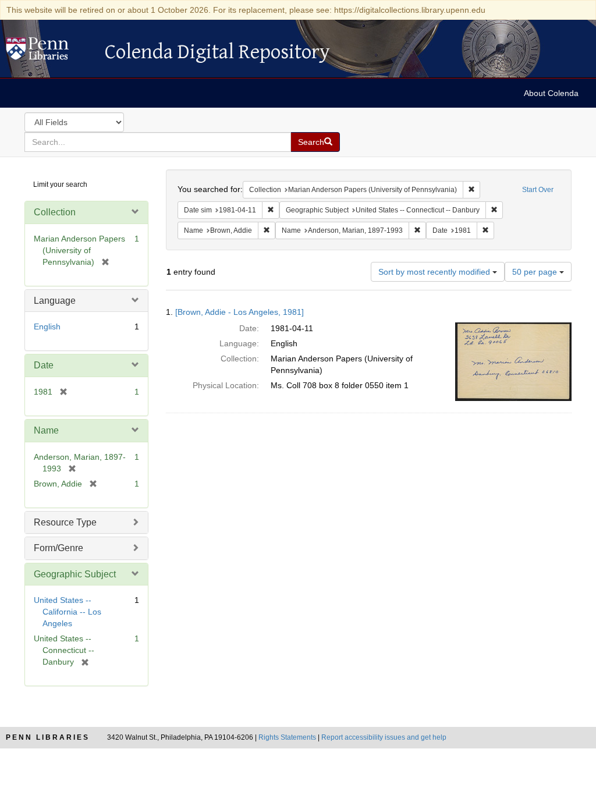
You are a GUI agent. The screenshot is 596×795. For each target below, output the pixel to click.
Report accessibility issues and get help (383, 737)
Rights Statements (287, 737)
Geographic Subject (75, 574)
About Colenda (551, 93)
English (47, 326)
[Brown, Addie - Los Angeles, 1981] (239, 312)
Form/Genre (58, 548)
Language (55, 301)
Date (44, 365)
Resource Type (65, 522)
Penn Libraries (48, 737)
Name (46, 430)
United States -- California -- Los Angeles (67, 611)
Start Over (538, 190)
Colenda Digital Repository (49, 51)
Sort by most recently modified (435, 271)
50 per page (535, 271)
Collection (55, 212)
